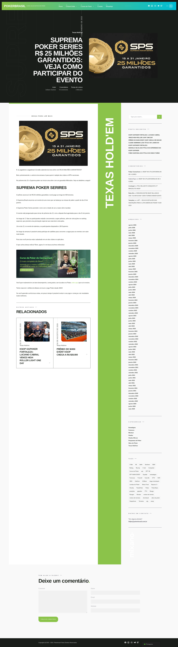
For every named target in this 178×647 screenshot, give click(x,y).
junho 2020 (132, 406)
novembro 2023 (133, 308)
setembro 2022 (133, 344)
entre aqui (75, 282)
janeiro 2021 (132, 390)
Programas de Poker (134, 440)
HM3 (131, 481)
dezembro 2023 (133, 305)
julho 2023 (131, 318)
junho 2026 (132, 230)
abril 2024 (131, 295)
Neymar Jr (154, 484)
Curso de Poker (134, 471)
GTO (153, 478)
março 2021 (132, 385)
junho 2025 (132, 261)
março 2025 (132, 269)
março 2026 (132, 238)
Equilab (145, 474)
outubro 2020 (132, 398)
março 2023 (132, 328)
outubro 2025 (132, 251)
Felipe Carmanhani (134, 171)
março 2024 (132, 297)
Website (93, 606)
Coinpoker (151, 468)
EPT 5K (148, 471)
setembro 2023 (133, 313)
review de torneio (149, 494)
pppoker (139, 491)
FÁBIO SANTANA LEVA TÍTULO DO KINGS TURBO (144, 153)
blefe (141, 464)
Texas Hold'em (77, 32)
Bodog (131, 468)
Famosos (131, 430)
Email (93, 597)
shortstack (146, 498)
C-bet (144, 468)
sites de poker (155, 498)
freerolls (147, 478)
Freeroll (140, 478)
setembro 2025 (133, 253)
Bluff (154, 464)
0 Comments (63, 90)
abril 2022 (131, 354)
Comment (41, 588)
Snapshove (133, 501)
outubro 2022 (132, 341)
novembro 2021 (133, 367)
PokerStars (155, 488)
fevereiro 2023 (132, 331)
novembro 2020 (133, 396)
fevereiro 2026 (132, 240)
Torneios (141, 501)
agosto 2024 (132, 284)
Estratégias (132, 427)
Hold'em (137, 481)
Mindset (131, 432)
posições (132, 491)
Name (93, 588)
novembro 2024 (133, 279)
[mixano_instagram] (155, 6)
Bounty (138, 468)
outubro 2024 (132, 282)
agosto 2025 (132, 256)
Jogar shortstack (154, 481)
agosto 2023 (132, 315)
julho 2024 (131, 287)
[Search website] (171, 6)
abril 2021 (131, 383)
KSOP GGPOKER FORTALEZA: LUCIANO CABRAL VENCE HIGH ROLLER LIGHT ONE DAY (30, 356)
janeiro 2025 (132, 274)
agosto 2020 (132, 403)
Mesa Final (145, 484)
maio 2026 (131, 233)
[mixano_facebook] (148, 6)
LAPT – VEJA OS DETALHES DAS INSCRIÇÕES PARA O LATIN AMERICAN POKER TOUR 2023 (144, 202)
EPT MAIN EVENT (135, 474)
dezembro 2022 (133, 336)
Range (152, 491)
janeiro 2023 (132, 334)
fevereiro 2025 (132, 271)
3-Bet (131, 464)
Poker (147, 488)
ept (142, 471)
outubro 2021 (132, 370)
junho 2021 (132, 378)
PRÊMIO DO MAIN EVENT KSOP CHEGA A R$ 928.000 (67, 352)
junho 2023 (132, 321)
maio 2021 (131, 380)
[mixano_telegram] (158, 6)
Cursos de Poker (86, 6)
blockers (147, 464)
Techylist (131, 200)
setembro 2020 (133, 401)
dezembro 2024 (133, 277)
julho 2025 (131, 258)
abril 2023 (131, 326)
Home (61, 6)
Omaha (130, 435)
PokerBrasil (15, 6)
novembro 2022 (133, 339)
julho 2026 (131, 227)
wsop (152, 501)
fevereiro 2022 (132, 359)
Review (139, 494)
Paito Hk (131, 193)
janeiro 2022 (132, 362)
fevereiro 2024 (132, 300)
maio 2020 (131, 409)
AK (136, 464)
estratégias (153, 474)
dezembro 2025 (133, 245)
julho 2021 (131, 375)
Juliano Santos (50, 90)
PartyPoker (139, 488)
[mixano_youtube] (152, 6)
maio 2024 (131, 292)
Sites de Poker (133, 443)
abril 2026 (131, 235)
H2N (159, 478)
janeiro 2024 (132, 302)
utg (147, 501)
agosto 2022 (132, 346)
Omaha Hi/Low (133, 438)
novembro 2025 (133, 248)
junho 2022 (132, 349)
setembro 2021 (133, 372)
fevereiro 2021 (132, 388)
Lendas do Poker (135, 484)
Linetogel (131, 186)
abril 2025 (131, 266)
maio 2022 (131, 352)
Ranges (132, 494)
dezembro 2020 (133, 393)
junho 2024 (132, 289)
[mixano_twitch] (161, 6)
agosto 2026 (132, 225)
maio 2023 (131, 323)
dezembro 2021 (133, 365)
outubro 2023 (132, 310)
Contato (100, 6)
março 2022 (132, 357)
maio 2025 (131, 264)
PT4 (146, 491)
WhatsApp (109, 6)
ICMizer (144, 481)
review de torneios (135, 498)
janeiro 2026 (132, 243)
